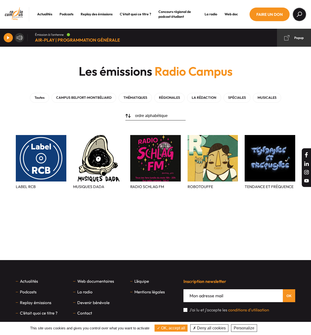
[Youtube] (306, 180)
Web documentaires (95, 281)
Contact (84, 313)
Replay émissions (35, 302)
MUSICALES (267, 97)
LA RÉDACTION (204, 97)
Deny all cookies (211, 328)
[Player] (8, 37)
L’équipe (141, 281)
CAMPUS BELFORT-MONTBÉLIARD (84, 97)
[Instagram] (306, 172)
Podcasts (66, 14)
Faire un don (269, 14)
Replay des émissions (96, 14)
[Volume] (19, 37)
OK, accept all (172, 328)
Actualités (44, 14)
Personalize (244, 328)
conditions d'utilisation (248, 309)
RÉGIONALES (169, 97)
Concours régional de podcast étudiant (174, 14)
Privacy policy (270, 328)
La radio (211, 14)
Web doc (231, 14)
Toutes (39, 97)
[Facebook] (306, 154)
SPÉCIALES (237, 97)
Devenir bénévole (93, 302)
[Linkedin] (306, 163)
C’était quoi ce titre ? (135, 14)
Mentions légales (149, 291)
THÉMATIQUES (135, 97)
